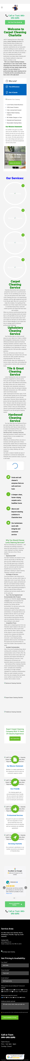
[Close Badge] (23, 1055)
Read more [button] (9, 893)
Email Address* (5, 978)
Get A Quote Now (15, 738)
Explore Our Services (15, 163)
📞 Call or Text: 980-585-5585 (15, 912)
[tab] (15, 81)
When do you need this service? (9, 995)
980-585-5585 (8, 1037)
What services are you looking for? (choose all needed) (12, 987)
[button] (4, 887)
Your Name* (4, 962)
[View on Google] (7, 882)
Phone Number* (5, 970)
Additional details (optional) (8, 1001)
